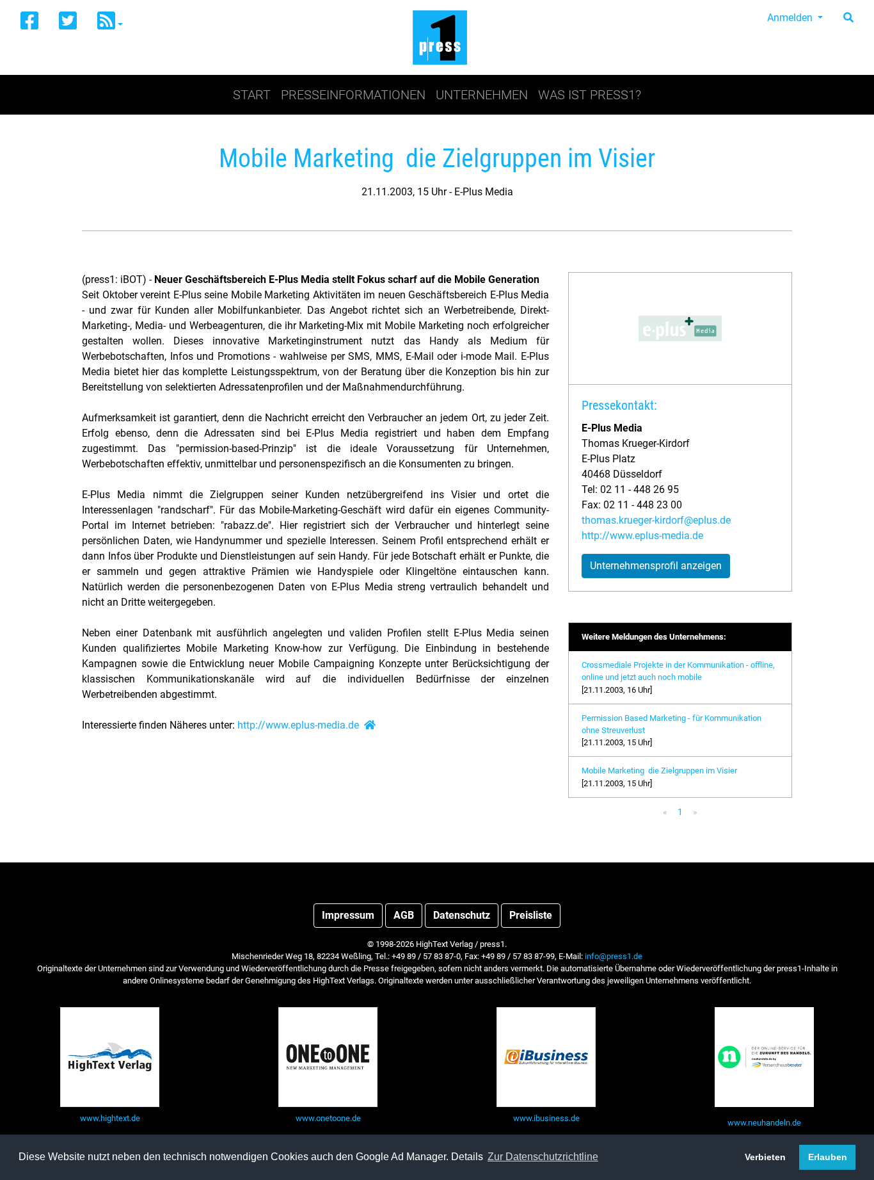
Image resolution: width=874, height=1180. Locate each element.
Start (252, 94)
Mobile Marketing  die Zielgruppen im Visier (659, 770)
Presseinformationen (353, 94)
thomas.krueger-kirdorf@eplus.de (656, 520)
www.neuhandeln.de (764, 1122)
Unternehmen (482, 94)
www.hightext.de (110, 1118)
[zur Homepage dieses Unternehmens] (370, 725)
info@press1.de (613, 956)
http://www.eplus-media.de (298, 725)
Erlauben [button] (827, 1157)
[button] (110, 21)
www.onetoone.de (328, 1118)
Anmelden (791, 18)
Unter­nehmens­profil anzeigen (656, 566)
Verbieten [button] (765, 1157)
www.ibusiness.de (546, 1118)
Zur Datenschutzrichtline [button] (543, 1156)
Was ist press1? (589, 94)
